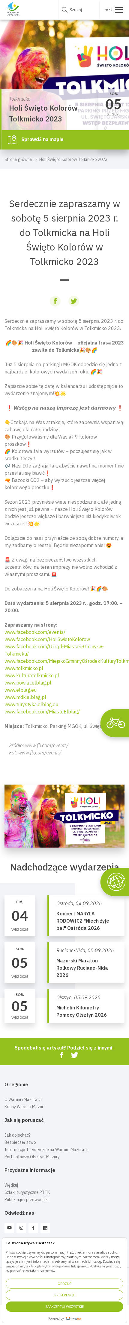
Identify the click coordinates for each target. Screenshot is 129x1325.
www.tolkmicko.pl (23, 668)
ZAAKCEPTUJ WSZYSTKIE (64, 1306)
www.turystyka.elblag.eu (31, 704)
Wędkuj (11, 1185)
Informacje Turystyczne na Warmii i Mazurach (46, 1149)
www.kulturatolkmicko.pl (31, 675)
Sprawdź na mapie (42, 139)
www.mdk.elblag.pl (25, 697)
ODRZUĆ (64, 1283)
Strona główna (18, 159)
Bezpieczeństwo (20, 1142)
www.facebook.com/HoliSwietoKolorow (47, 639)
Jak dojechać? (17, 1135)
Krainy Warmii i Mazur (24, 1106)
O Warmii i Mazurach (23, 1099)
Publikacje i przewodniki (26, 1199)
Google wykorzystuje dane (50, 1266)
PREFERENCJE (64, 1295)
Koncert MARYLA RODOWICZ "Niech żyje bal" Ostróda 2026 (82, 921)
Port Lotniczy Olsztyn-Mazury (32, 1157)
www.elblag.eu (20, 690)
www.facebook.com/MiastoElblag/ (42, 712)
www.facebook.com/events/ (34, 632)
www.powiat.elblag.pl (27, 683)
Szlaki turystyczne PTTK (27, 1192)
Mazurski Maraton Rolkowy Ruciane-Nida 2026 (82, 968)
